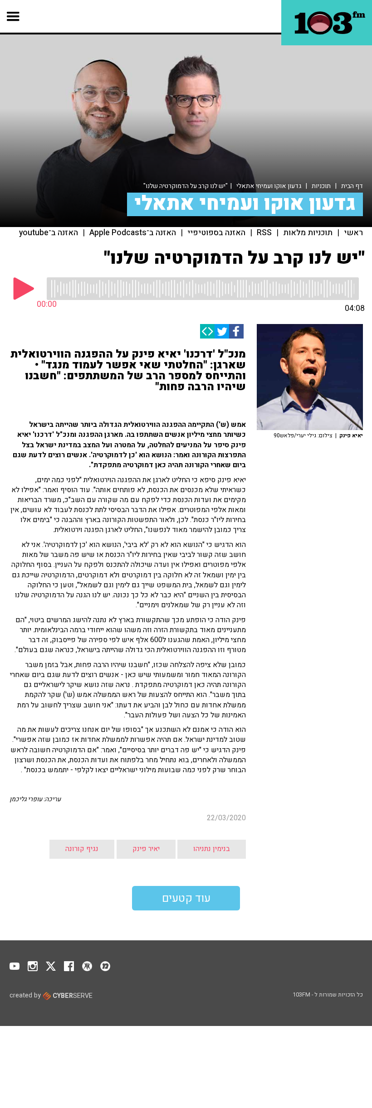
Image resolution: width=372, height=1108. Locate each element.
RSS (264, 233)
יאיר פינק (146, 848)
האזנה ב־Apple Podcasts (132, 233)
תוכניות (321, 186)
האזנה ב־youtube (48, 233)
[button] (13, 16)
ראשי (353, 233)
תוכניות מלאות (308, 233)
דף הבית (352, 186)
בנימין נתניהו (211, 848)
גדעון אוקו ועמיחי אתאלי (268, 186)
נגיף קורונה (81, 848)
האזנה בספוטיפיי (216, 233)
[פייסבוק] (236, 331)
